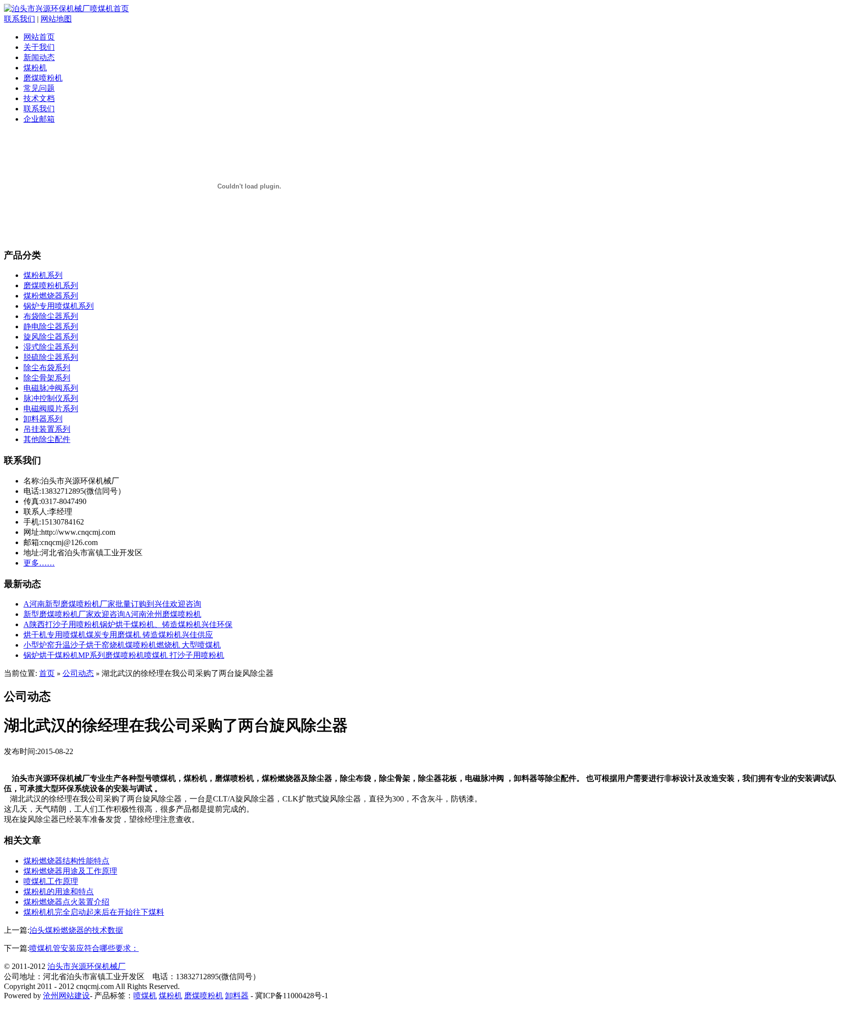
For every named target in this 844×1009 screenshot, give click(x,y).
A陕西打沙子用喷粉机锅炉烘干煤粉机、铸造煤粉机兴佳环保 (127, 624)
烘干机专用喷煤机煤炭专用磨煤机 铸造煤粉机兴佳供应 (118, 635)
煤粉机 (35, 67)
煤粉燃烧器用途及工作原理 (70, 871)
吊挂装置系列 (46, 429)
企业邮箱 (39, 119)
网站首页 (39, 37)
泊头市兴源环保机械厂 (86, 966)
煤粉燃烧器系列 (50, 296)
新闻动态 (39, 57)
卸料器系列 (43, 419)
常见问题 (39, 88)
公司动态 (78, 673)
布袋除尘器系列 (50, 316)
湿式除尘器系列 (50, 347)
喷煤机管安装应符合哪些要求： (84, 948)
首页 (47, 673)
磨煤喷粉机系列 (50, 285)
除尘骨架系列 (46, 378)
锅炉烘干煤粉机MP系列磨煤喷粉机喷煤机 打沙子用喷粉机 (123, 655)
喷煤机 (145, 995)
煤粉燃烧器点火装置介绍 (66, 902)
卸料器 (237, 995)
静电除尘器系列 (50, 326)
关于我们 (39, 47)
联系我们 (19, 19)
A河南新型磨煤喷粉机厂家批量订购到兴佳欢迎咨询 (112, 604)
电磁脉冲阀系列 (50, 388)
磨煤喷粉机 (43, 78)
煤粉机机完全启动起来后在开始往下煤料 (93, 912)
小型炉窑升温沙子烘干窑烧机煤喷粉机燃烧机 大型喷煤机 (122, 645)
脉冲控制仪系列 (50, 398)
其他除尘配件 (46, 439)
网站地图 (56, 19)
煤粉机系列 (43, 275)
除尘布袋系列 (46, 367)
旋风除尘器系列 (50, 337)
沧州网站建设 (66, 995)
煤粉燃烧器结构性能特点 (66, 861)
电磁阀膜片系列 (50, 408)
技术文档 (39, 98)
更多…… (39, 563)
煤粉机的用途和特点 (58, 891)
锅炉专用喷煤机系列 (58, 306)
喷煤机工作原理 (50, 881)
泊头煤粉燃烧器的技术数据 (76, 930)
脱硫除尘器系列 (50, 357)
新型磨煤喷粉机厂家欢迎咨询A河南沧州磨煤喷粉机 (112, 614)
